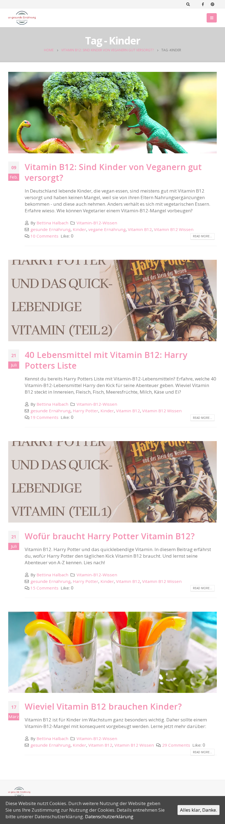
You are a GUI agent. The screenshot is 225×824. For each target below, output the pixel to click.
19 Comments (44, 417)
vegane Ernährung (107, 229)
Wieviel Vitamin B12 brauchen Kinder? (103, 706)
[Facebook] (203, 4)
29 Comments (176, 745)
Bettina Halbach (52, 222)
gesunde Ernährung (50, 229)
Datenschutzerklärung (109, 816)
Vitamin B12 (140, 229)
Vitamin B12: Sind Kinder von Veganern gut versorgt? (113, 172)
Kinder (79, 229)
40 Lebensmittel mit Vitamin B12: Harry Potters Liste (106, 360)
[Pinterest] (212, 4)
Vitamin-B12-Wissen (97, 222)
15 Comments (44, 588)
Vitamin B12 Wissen (173, 229)
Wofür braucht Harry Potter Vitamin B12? (110, 536)
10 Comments (44, 236)
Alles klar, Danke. (198, 810)
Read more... (202, 236)
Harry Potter (85, 410)
